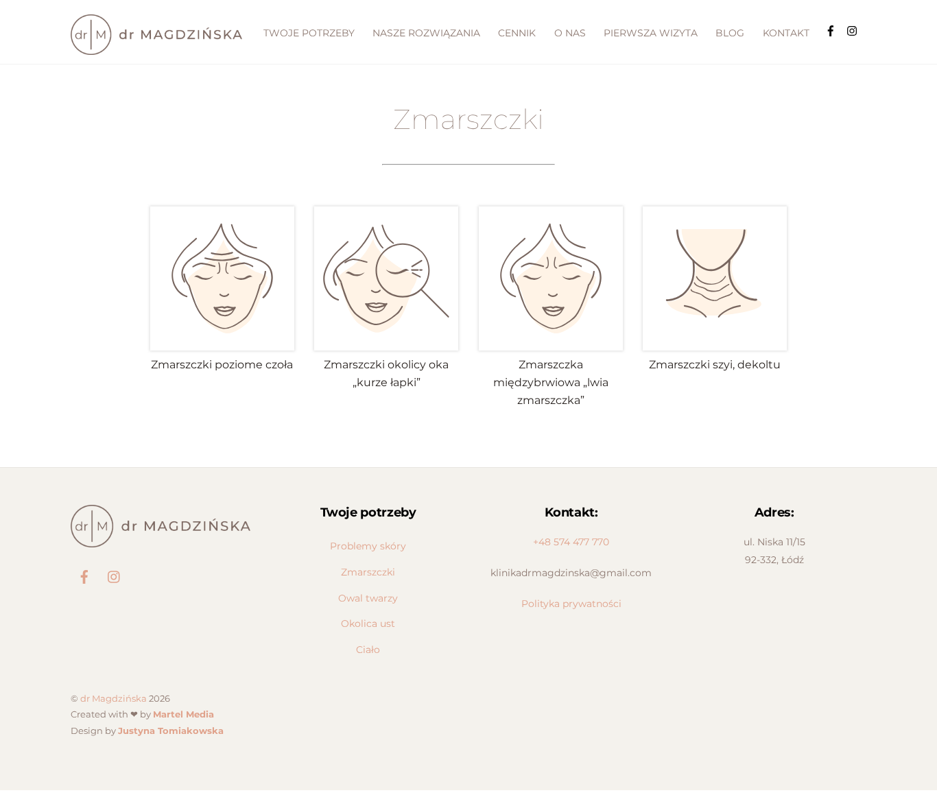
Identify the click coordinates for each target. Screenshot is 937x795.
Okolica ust (368, 623)
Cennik (517, 33)
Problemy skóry (368, 546)
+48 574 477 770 (571, 542)
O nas (570, 33)
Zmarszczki (368, 572)
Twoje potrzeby (309, 33)
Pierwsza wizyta (651, 33)
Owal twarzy (368, 598)
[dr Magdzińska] (156, 48)
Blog (729, 33)
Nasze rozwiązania (426, 33)
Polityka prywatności (571, 603)
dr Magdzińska (113, 698)
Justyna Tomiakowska (171, 730)
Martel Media (183, 714)
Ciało (368, 649)
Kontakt (786, 33)
